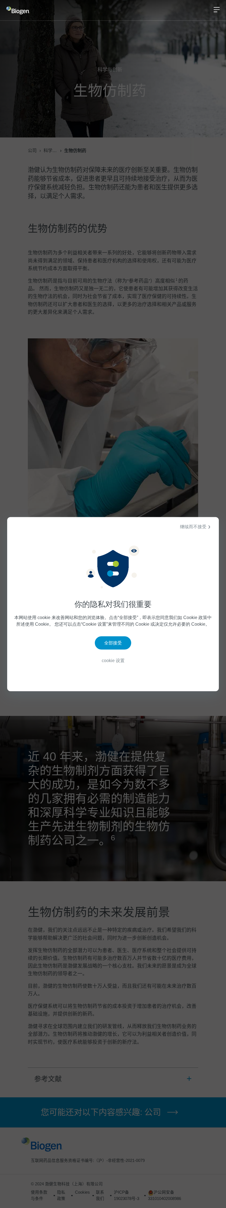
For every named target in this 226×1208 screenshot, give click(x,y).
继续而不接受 (193, 526)
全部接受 (113, 643)
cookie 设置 (113, 660)
